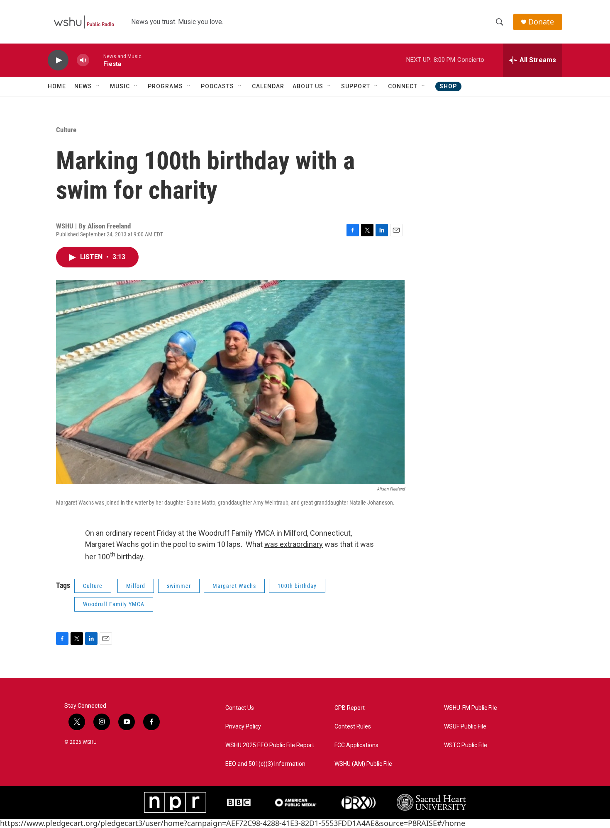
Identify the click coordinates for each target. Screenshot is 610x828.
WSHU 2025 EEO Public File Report (269, 745)
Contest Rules (352, 727)
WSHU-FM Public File (470, 708)
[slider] (96, 60)
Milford (135, 586)
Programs (165, 86)
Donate (541, 21)
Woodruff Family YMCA (113, 604)
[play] (58, 60)
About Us (308, 86)
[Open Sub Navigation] (98, 86)
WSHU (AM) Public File (363, 764)
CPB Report (349, 708)
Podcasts (217, 86)
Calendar (268, 86)
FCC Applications (356, 745)
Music (120, 86)
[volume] (83, 60)
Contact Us (239, 708)
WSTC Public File (465, 745)
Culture (66, 130)
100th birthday (297, 586)
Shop (448, 86)
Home (57, 86)
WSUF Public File (465, 727)
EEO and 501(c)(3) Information (265, 764)
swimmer (179, 586)
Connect (402, 86)
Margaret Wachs (234, 586)
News (83, 86)
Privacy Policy (243, 727)
